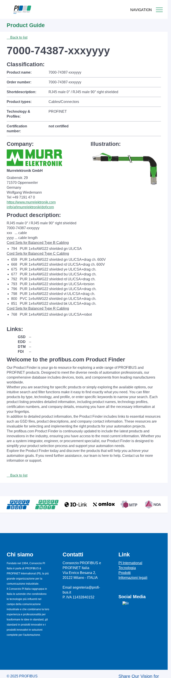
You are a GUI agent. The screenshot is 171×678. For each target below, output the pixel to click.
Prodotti (124, 573)
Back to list (18, 37)
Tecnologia (127, 568)
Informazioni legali (132, 578)
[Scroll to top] (162, 671)
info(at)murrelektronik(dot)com (30, 207)
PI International (130, 563)
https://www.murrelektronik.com (31, 202)
